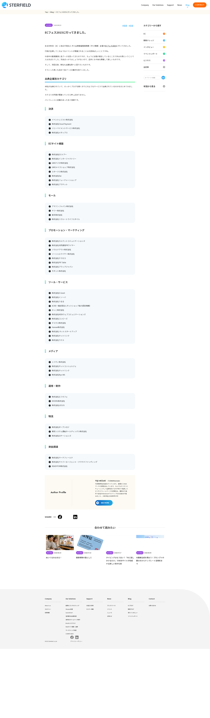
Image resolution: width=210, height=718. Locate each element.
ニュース (109, 661)
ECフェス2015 (110, 94)
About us (48, 654)
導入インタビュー (133, 661)
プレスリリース (111, 654)
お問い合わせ (152, 654)
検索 (163, 78)
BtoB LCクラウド (71, 672)
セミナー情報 (90, 658)
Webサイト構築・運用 (72, 675)
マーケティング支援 (71, 679)
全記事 (146, 67)
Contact (152, 647)
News (179, 5)
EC (145, 33)
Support (89, 647)
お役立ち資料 (90, 654)
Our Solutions (158, 5)
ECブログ (130, 654)
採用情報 (47, 661)
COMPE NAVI (70, 682)
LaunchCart (69, 661)
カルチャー (48, 658)
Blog (187, 5)
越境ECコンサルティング (72, 654)
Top (46, 12)
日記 (131, 25)
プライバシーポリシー (76, 700)
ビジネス (147, 60)
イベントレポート (151, 53)
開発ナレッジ (149, 40)
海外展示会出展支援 (71, 665)
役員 (125, 25)
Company (48, 647)
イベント (109, 658)
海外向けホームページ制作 (73, 668)
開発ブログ (131, 658)
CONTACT (199, 5)
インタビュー (149, 47)
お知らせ (109, 665)
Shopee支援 (69, 658)
